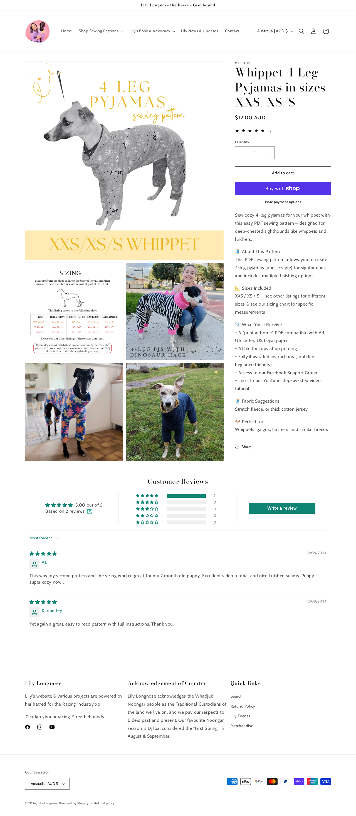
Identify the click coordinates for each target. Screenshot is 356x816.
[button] (100, 31)
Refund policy (104, 803)
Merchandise (242, 725)
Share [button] (246, 446)
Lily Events (240, 715)
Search (237, 696)
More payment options (283, 202)
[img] (43, 553)
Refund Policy (243, 706)
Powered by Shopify (74, 803)
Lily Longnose (48, 803)
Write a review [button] (282, 508)
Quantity (242, 142)
